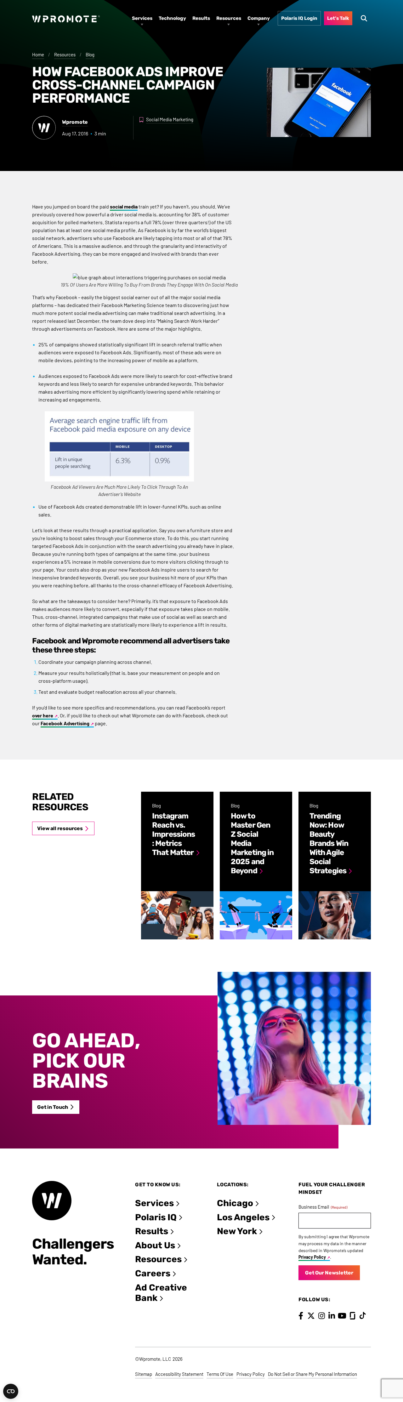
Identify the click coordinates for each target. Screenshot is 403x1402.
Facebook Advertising (65, 723)
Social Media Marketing (169, 119)
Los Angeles (243, 1217)
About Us (155, 1245)
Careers (152, 1273)
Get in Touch (52, 1107)
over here (42, 715)
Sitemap (143, 1374)
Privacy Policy (312, 1257)
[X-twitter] (311, 1315)
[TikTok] (363, 1315)
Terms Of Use (220, 1374)
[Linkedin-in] (332, 1315)
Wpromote (75, 122)
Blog (90, 54)
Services (154, 1203)
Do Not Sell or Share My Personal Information (312, 1374)
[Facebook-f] (301, 1315)
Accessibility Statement (179, 1374)
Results (151, 1231)
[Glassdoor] (352, 1315)
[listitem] (177, 865)
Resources (65, 54)
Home (38, 54)
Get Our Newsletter (329, 1273)
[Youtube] (342, 1315)
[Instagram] (322, 1315)
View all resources (60, 828)
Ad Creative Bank (161, 1292)
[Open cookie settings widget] (10, 1391)
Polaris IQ (156, 1217)
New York (237, 1231)
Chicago (235, 1203)
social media (124, 206)
